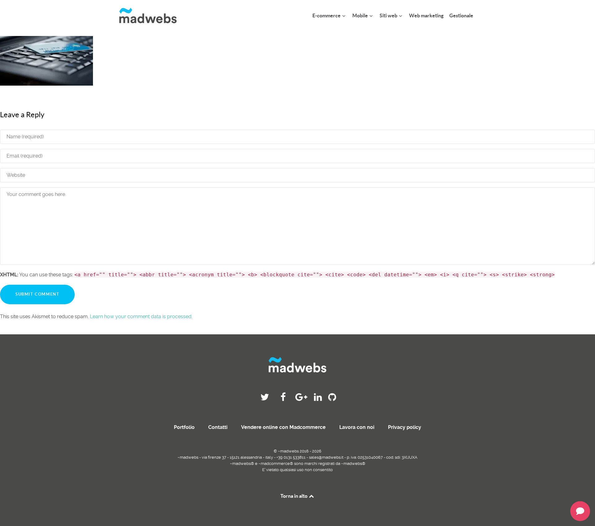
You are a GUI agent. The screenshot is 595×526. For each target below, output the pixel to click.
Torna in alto (294, 496)
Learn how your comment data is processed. (141, 316)
